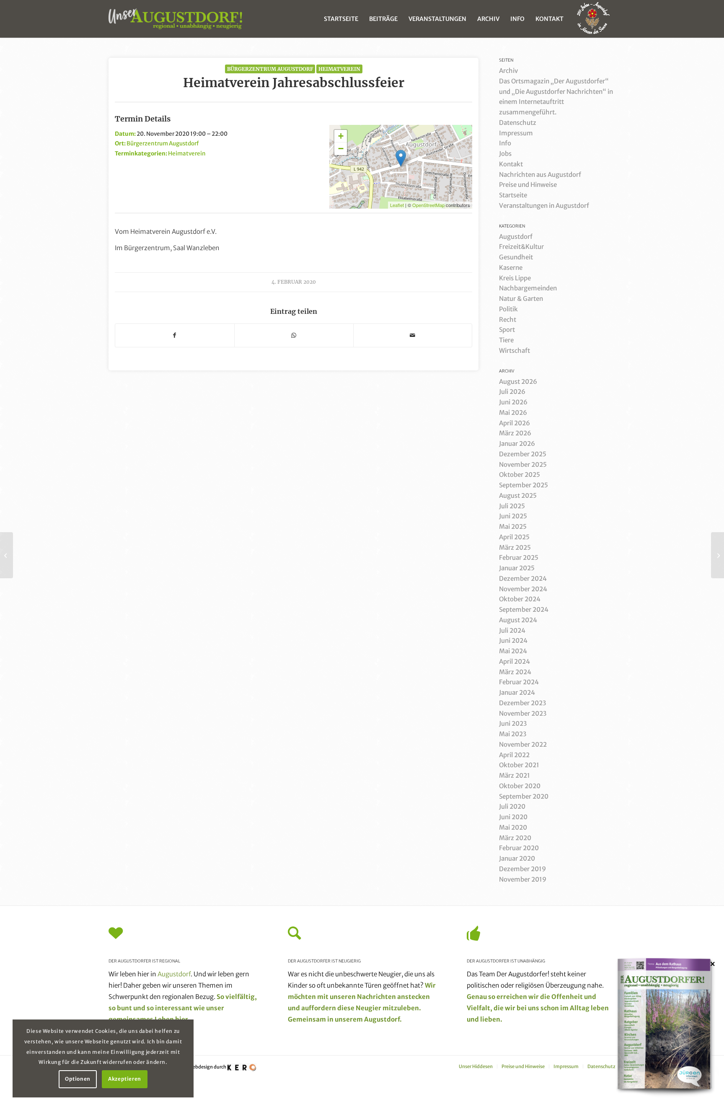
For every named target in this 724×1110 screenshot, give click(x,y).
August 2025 (518, 495)
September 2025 (523, 485)
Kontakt (511, 164)
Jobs (505, 154)
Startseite (513, 195)
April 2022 (514, 755)
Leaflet (397, 205)
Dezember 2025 (522, 454)
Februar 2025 (518, 557)
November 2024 (523, 589)
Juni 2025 (513, 516)
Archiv (508, 71)
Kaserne (510, 268)
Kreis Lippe (515, 278)
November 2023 (522, 713)
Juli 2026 (512, 392)
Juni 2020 (513, 817)
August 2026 (518, 382)
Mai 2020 (513, 827)
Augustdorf (516, 237)
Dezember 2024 (523, 578)
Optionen (77, 1079)
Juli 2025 (512, 506)
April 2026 (514, 423)
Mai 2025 (513, 526)
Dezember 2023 (522, 703)
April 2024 (514, 661)
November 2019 (522, 879)
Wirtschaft (514, 350)
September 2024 (523, 609)
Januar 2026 (517, 444)
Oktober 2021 (519, 765)
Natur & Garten (521, 299)
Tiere (506, 340)
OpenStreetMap (428, 205)
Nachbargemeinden (528, 288)
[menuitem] (341, 19)
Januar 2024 (517, 692)
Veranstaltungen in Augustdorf (544, 206)
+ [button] (341, 136)
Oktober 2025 (519, 475)
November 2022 (523, 744)
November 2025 (523, 464)
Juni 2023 (513, 723)
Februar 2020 (519, 848)
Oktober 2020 (519, 786)
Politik (508, 309)
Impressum (516, 133)
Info (505, 143)
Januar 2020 (517, 858)
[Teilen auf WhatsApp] (294, 335)
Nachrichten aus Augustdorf (540, 175)
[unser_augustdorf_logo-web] (175, 19)
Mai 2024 (513, 651)
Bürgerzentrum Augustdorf (270, 69)
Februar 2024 (519, 682)
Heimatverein (339, 69)
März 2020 (515, 838)
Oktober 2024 (519, 599)
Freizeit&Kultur (521, 247)
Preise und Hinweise (528, 185)
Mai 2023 (512, 734)
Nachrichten (376, 997)
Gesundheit (516, 257)
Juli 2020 (512, 806)
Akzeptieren (124, 1079)
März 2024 (515, 672)
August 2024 (518, 620)
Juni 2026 (513, 402)
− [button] (341, 148)
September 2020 (523, 796)
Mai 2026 (513, 413)
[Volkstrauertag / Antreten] (6, 555)
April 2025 (514, 537)
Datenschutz (517, 123)
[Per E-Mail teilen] (413, 335)
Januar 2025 (517, 568)
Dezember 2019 (522, 869)
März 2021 (514, 775)
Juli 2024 (512, 630)
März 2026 (515, 433)
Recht (507, 319)
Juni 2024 (513, 640)
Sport (507, 330)
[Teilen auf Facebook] (174, 335)
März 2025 (515, 547)
